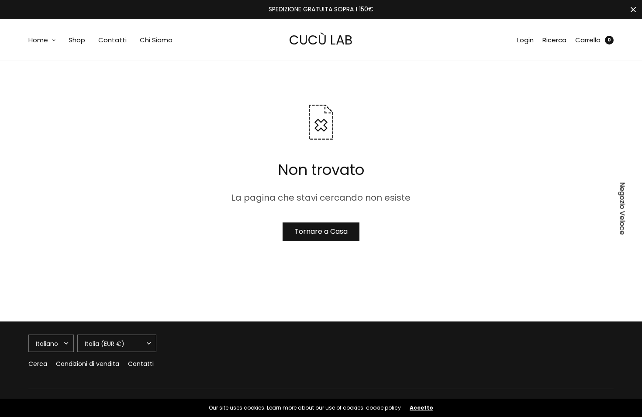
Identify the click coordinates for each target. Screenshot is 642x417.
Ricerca (554, 39)
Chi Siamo (156, 39)
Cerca (37, 363)
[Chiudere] (633, 9)
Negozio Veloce (622, 208)
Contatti (112, 39)
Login (525, 39)
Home (38, 39)
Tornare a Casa (321, 231)
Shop (77, 39)
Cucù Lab (320, 40)
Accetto (421, 407)
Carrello (588, 39)
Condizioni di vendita (87, 363)
